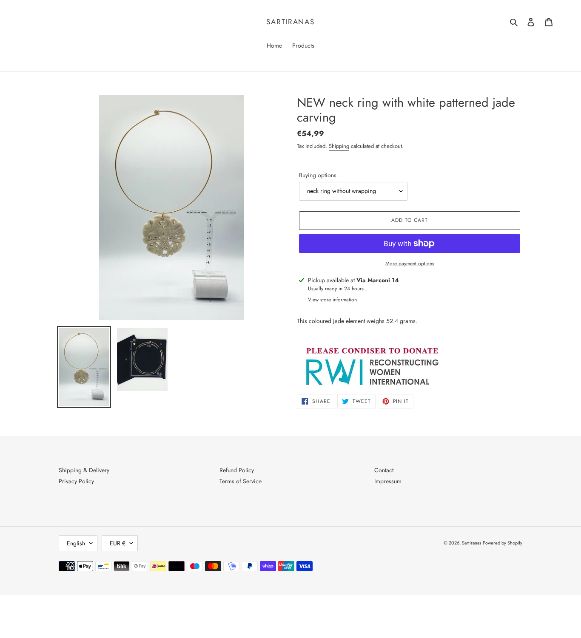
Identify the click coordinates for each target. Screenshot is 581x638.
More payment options (409, 263)
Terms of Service (240, 481)
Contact (383, 470)
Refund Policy (236, 470)
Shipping (339, 146)
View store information (332, 299)
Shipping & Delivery (84, 470)
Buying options (317, 175)
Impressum (388, 481)
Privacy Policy (76, 481)
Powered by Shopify (502, 542)
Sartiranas (290, 21)
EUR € (117, 543)
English (76, 543)
